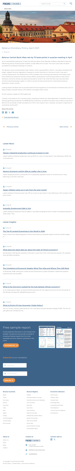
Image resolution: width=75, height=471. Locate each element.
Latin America (31, 410)
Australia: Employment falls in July (17, 208)
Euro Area (6, 400)
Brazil (4, 395)
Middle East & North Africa (34, 415)
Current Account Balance (57, 410)
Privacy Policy (7, 463)
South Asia (30, 423)
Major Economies (32, 413)
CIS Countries (31, 402)
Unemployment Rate (56, 405)
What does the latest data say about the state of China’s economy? (30, 250)
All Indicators (54, 413)
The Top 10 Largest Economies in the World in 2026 (24, 231)
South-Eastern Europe (33, 426)
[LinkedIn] (51, 439)
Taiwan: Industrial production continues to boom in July (26, 153)
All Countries (6, 423)
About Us (5, 440)
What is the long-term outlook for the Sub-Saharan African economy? (31, 287)
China (4, 397)
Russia (5, 415)
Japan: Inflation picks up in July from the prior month (25, 190)
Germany (5, 405)
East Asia (29, 405)
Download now (10, 345)
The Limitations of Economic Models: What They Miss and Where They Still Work (36, 268)
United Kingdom (8, 418)
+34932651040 (33, 454)
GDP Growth (54, 395)
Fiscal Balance (54, 408)
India (4, 408)
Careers (5, 447)
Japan (4, 413)
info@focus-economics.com (37, 450)
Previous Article (12, 127)
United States (7, 420)
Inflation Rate (54, 397)
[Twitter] (54, 439)
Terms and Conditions (28, 463)
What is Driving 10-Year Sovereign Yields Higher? (23, 305)
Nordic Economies (32, 418)
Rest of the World (32, 420)
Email (5, 370)
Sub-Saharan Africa (32, 428)
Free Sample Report (11, 117)
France (5, 402)
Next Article (64, 127)
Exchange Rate (54, 402)
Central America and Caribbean (36, 400)
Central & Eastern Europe (34, 397)
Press (4, 445)
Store (4, 442)
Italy (4, 410)
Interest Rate (54, 400)
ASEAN (29, 395)
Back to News (7, 8)
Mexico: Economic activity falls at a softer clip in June (25, 171)
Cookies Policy (16, 463)
